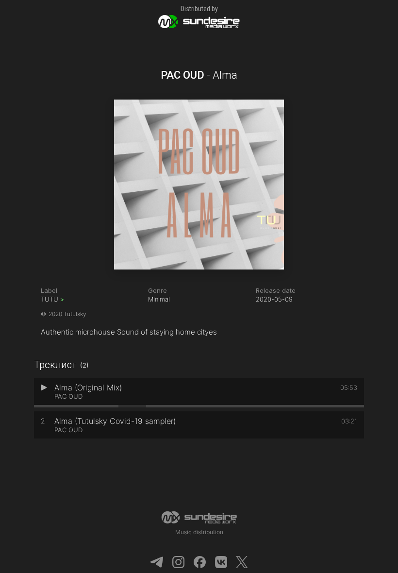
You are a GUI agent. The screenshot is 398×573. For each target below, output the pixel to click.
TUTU (52, 299)
